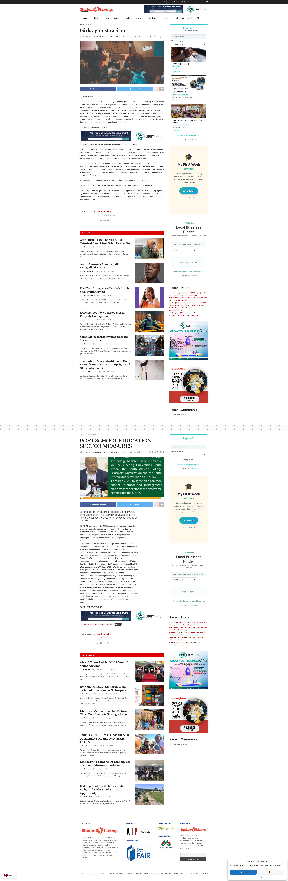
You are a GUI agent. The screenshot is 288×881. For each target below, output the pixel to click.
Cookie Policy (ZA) (179, 874)
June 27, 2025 (99, 746)
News (95, 18)
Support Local (112, 18)
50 (112, 295)
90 (112, 746)
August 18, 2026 (100, 247)
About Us (180, 18)
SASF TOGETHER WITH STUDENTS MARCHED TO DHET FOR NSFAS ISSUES (104, 739)
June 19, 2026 (99, 344)
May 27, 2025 (98, 796)
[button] (283, 861)
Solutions (152, 18)
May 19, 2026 (100, 669)
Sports (165, 18)
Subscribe (129, 874)
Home (84, 18)
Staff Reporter (87, 247)
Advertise (119, 874)
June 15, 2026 (101, 372)
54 (116, 718)
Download (118, 624)
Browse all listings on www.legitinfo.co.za (189, 271)
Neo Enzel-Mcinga (88, 372)
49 (112, 320)
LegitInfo (193, 139)
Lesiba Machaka (87, 271)
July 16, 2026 (100, 271)
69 (112, 271)
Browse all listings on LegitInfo (188, 135)
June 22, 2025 (99, 769)
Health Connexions (133, 18)
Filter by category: (177, 41)
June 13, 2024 (114, 36)
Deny (271, 872)
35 (114, 247)
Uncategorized (91, 434)
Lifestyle (205, 874)
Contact (138, 874)
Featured (89, 24)
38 (114, 372)
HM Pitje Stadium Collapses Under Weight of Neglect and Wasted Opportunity (102, 790)
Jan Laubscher (100, 36)
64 (113, 669)
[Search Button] (206, 2)
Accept (243, 872)
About (111, 874)
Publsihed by (89, 874)
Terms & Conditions (150, 874)
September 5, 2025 (101, 694)
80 (112, 769)
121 (111, 796)
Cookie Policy (257, 877)
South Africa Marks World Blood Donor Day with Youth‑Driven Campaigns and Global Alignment (106, 365)
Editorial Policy (165, 874)
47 (112, 344)
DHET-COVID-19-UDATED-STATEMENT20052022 (97, 624)
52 (116, 694)
